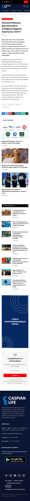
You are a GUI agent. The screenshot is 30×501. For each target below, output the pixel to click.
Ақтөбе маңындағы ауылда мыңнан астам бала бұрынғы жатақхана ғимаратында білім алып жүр (20, 248)
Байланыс (8, 485)
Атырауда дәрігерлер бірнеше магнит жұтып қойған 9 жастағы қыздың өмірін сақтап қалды (19, 283)
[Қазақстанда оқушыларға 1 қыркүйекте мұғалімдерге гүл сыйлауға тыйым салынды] (6, 234)
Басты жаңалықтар (7, 18)
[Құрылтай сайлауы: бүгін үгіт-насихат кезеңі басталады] (15, 131)
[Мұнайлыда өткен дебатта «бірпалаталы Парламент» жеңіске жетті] (15, 180)
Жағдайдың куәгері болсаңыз (15, 489)
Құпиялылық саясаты (14, 483)
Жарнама (8, 487)
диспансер (10, 104)
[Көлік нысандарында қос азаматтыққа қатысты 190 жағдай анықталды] (6, 224)
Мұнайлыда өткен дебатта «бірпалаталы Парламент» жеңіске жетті (14, 191)
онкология (5, 107)
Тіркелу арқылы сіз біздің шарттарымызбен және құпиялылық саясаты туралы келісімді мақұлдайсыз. (15, 381)
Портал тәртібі (16, 10)
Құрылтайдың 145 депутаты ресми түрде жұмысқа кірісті (19, 271)
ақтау (4, 104)
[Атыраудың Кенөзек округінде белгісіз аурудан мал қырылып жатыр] (6, 212)
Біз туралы (5, 10)
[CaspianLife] (12, 6)
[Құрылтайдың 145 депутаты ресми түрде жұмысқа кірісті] (6, 272)
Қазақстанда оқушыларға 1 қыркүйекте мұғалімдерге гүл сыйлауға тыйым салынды (20, 235)
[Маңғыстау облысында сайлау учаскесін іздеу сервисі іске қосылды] (15, 155)
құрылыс (17, 104)
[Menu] (27, 6)
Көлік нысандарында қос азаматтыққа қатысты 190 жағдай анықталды (20, 223)
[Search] (24, 6)
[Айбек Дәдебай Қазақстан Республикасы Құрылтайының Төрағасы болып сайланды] (6, 261)
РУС (26, 1)
